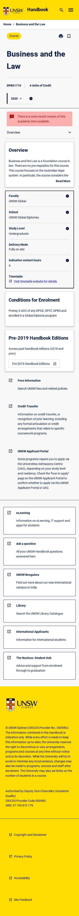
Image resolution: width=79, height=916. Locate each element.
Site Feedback (23, 899)
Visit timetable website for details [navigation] (35, 281)
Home (7, 24)
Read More (63, 181)
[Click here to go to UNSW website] (13, 12)
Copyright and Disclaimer (30, 834)
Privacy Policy (23, 856)
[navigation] (34, 363)
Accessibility (22, 878)
